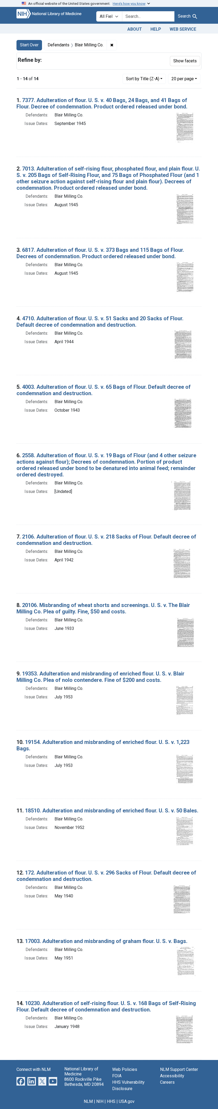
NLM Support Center (179, 1069)
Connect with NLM (33, 1069)
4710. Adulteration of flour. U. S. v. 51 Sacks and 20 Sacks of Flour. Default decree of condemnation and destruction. (99, 321)
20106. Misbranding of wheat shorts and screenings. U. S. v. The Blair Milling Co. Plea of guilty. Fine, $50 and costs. (103, 608)
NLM (88, 1101)
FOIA (116, 1075)
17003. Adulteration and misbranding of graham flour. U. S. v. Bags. (106, 941)
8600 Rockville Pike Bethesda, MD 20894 (84, 1082)
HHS (111, 1101)
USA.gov (127, 1101)
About (134, 29)
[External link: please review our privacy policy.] (20, 1081)
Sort (142, 78)
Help (155, 29)
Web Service (183, 29)
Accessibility (172, 1075)
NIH (99, 1101)
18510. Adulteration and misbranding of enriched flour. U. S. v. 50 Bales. (111, 810)
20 (182, 78)
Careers (167, 1082)
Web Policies (124, 1069)
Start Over (29, 44)
